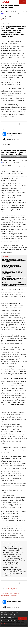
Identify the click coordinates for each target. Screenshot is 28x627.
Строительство (14, 588)
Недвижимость (14, 590)
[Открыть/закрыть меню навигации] (15, 2)
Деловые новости (5, 595)
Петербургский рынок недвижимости (10, 592)
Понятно (22, 618)
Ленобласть (16, 593)
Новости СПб (14, 595)
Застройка (22, 590)
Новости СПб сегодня (6, 597)
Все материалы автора (7, 20)
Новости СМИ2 (5, 144)
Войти (23, 1)
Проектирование (5, 590)
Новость (7, 588)
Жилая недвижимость (6, 593)
